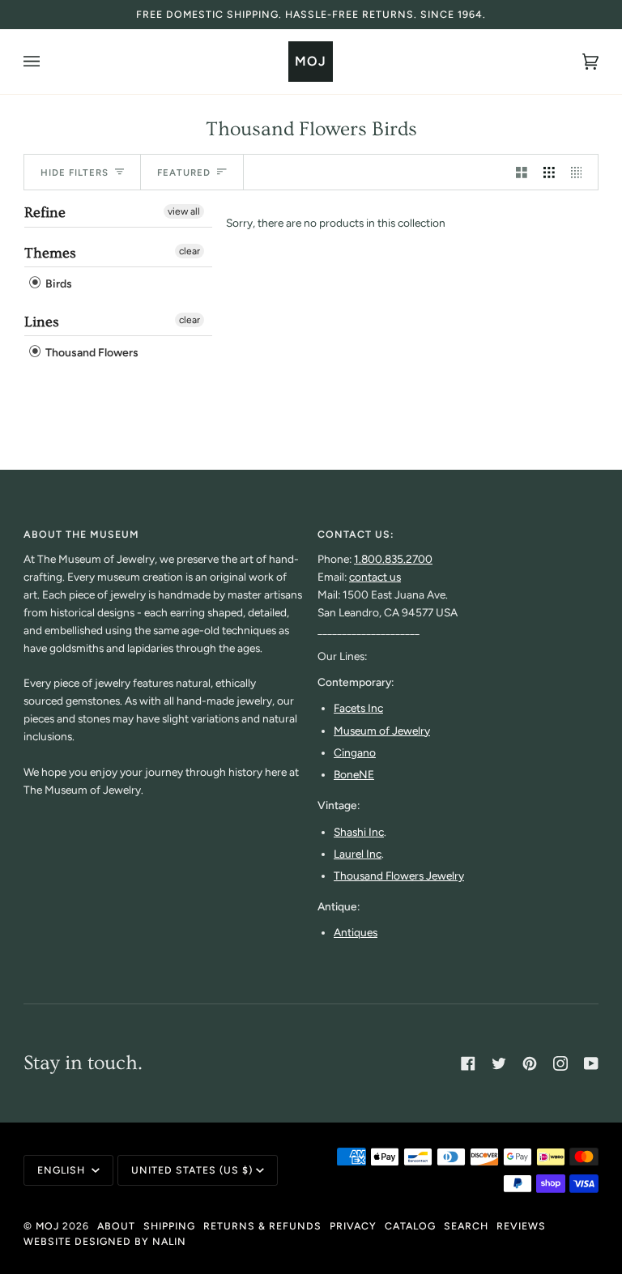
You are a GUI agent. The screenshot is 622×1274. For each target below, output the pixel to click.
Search (466, 1226)
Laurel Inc (357, 853)
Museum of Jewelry (382, 730)
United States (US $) (192, 1170)
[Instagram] (560, 1063)
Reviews (521, 1226)
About (116, 1226)
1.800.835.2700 (393, 558)
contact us (375, 576)
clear (189, 251)
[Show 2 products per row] (521, 172)
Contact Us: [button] (355, 534)
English (62, 1170)
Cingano (355, 752)
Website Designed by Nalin (104, 1241)
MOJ (47, 1226)
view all (184, 211)
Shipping (169, 1226)
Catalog (410, 1226)
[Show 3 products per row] (549, 172)
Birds (57, 285)
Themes (50, 253)
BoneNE (354, 774)
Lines (41, 321)
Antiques (355, 932)
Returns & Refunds (262, 1226)
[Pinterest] (529, 1063)
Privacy (353, 1226)
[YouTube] (591, 1063)
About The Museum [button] (81, 534)
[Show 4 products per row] (581, 172)
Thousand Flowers (90, 353)
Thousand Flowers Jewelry (399, 875)
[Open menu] (47, 61)
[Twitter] (499, 1063)
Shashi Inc (359, 831)
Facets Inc (358, 707)
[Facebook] (468, 1063)
